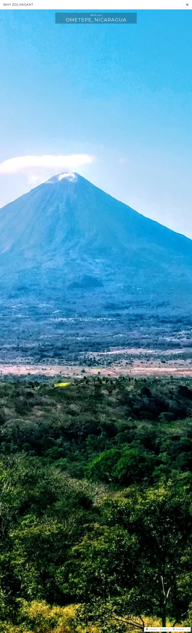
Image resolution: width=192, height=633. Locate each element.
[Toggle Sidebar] (187, 4)
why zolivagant (18, 4)
